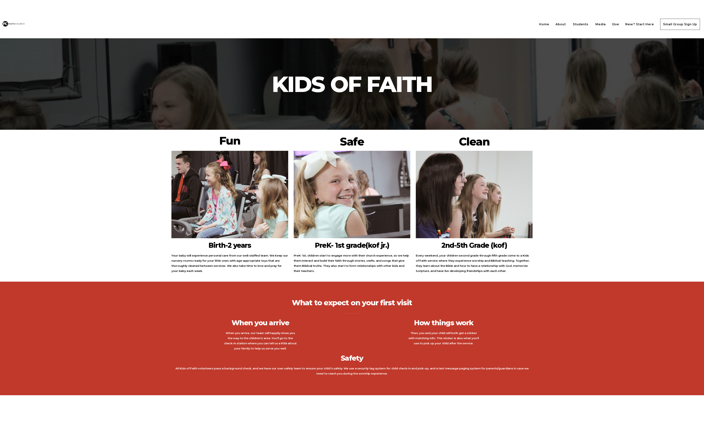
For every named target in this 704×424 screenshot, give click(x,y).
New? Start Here (639, 24)
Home (544, 24)
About (561, 24)
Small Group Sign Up (680, 24)
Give (615, 24)
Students (581, 24)
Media (600, 24)
